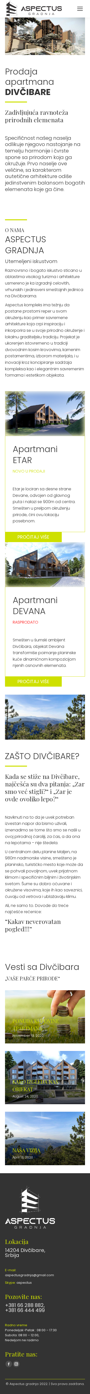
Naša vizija (26, 1150)
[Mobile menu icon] (80, 9)
